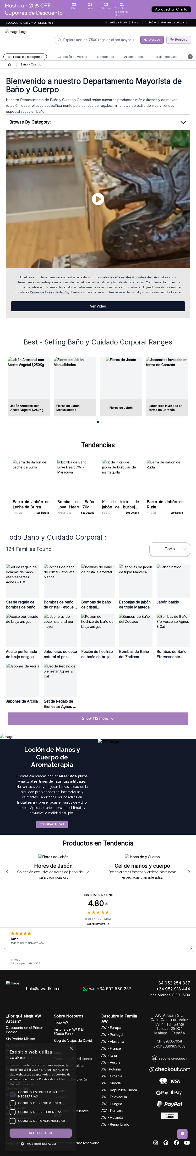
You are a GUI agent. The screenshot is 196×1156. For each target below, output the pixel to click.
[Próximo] (191, 948)
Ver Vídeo (98, 306)
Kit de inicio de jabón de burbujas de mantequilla (120, 507)
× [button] (71, 1048)
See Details (42, 512)
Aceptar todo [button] (40, 1133)
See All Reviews (96, 923)
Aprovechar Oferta (171, 9)
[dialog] (40, 1097)
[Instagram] (155, 1143)
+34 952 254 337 (173, 983)
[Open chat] (182, 1134)
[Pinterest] (166, 1143)
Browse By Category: (30, 121)
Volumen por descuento (174, 22)
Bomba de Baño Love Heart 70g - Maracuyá (75, 507)
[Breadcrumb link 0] (9, 64)
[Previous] (5, 948)
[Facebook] (176, 1143)
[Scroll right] (189, 871)
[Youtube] (187, 1143)
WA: (110, 988)
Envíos (136, 22)
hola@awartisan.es (44, 988)
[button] (41, 1143)
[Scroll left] (7, 871)
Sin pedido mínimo (116, 22)
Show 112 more (95, 718)
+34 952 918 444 (173, 989)
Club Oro (150, 22)
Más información (21, 1084)
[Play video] (98, 199)
